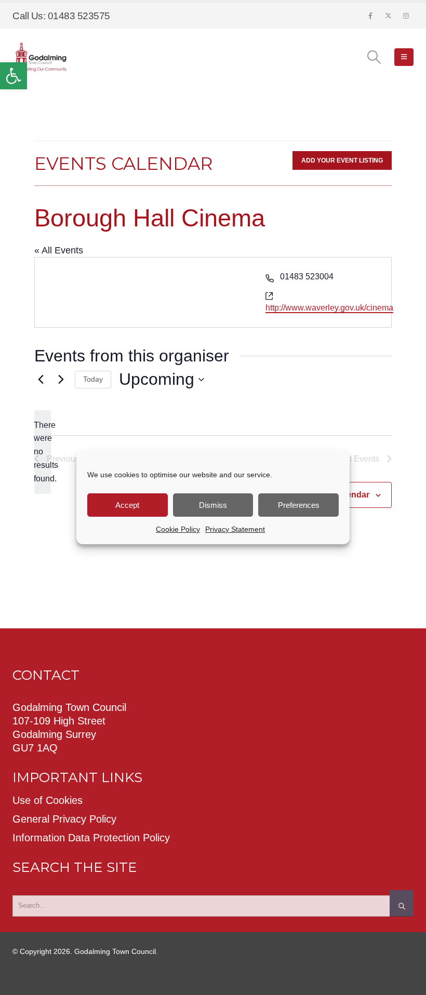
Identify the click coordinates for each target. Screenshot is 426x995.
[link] (13, 75)
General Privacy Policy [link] (64, 819)
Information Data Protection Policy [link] (91, 837)
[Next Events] (61, 379)
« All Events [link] (58, 250)
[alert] (42, 452)
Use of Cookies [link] (47, 800)
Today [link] (93, 379)
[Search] (402, 903)
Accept (127, 505)
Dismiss (213, 505)
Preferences (299, 505)
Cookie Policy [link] (178, 529)
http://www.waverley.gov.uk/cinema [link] (329, 307)
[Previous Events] (40, 379)
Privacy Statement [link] (235, 529)
